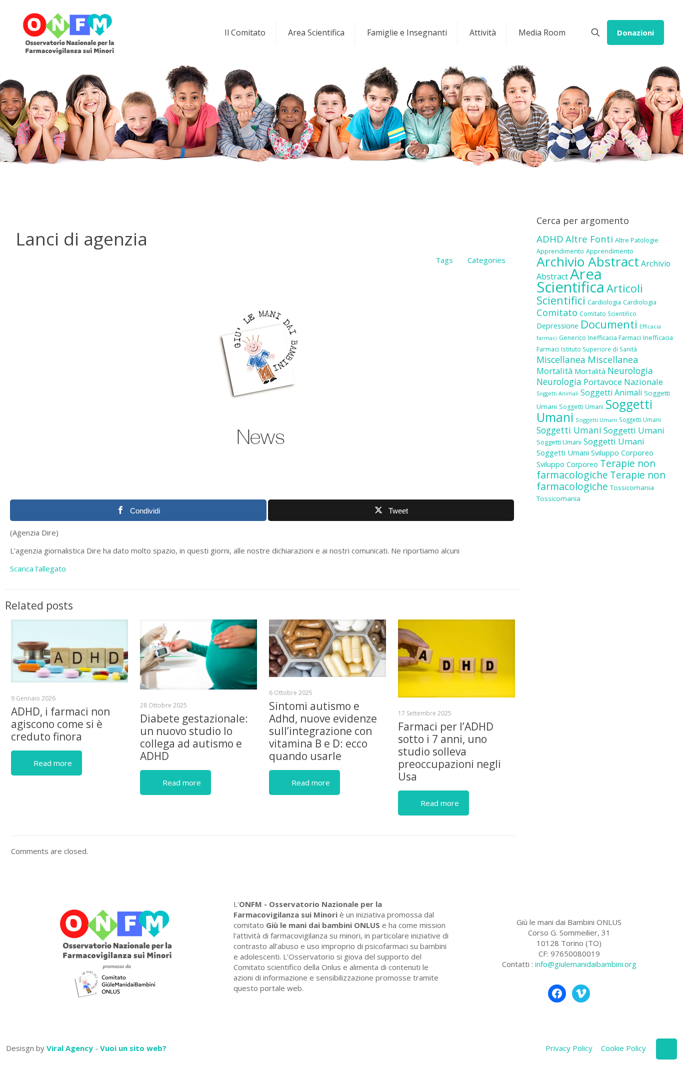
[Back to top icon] (666, 1049)
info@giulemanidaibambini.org (585, 964)
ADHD (550, 239)
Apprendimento (560, 251)
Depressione (557, 325)
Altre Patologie (636, 240)
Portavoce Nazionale (623, 382)
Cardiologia (604, 302)
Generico (572, 338)
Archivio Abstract (587, 261)
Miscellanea (561, 360)
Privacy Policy (569, 1048)
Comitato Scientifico (608, 314)
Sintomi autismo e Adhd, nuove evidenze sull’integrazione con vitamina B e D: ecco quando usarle (323, 731)
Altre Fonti (589, 238)
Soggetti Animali (557, 393)
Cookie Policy (623, 1048)
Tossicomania (632, 487)
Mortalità (554, 370)
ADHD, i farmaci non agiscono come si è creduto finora (60, 724)
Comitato (557, 312)
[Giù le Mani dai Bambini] (68, 32)
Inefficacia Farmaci (614, 338)
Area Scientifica (570, 280)
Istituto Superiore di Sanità (599, 349)
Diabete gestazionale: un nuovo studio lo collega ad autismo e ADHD (194, 737)
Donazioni (635, 33)
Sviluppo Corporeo (622, 453)
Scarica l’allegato (38, 569)
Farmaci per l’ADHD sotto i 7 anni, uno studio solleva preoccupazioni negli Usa (449, 752)
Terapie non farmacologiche (596, 469)
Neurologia (630, 370)
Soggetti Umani (581, 406)
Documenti (609, 324)
